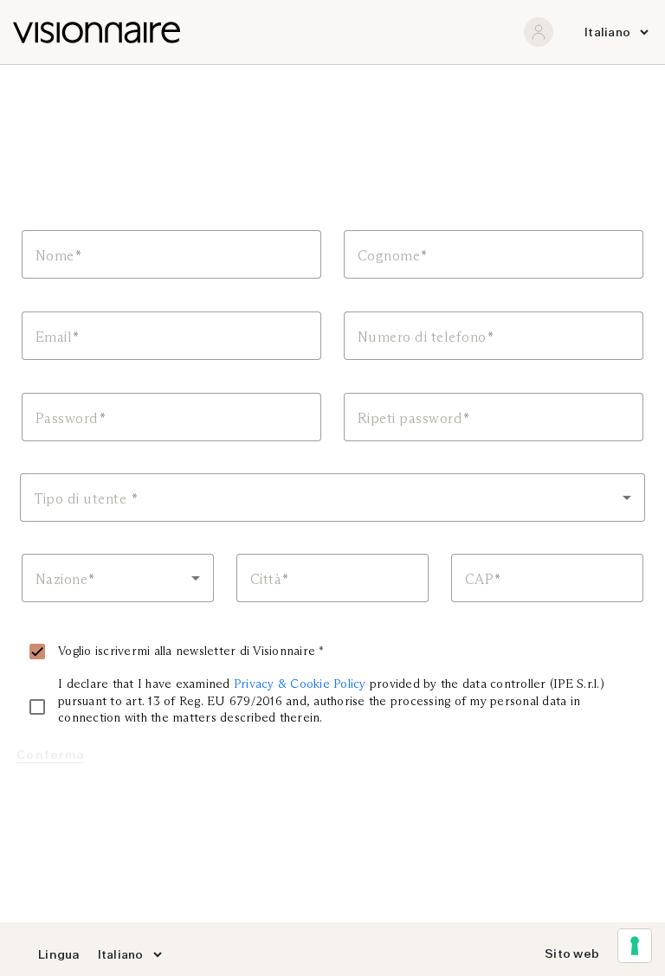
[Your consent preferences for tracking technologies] (634, 945)
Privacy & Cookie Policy (300, 683)
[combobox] (332, 497)
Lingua (59, 954)
